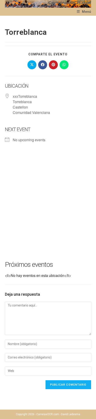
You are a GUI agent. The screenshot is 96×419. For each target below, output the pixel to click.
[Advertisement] (48, 207)
